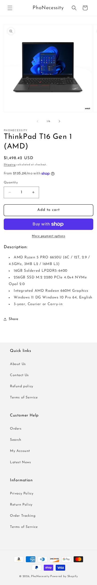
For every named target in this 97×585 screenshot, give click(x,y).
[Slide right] (59, 121)
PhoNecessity (40, 576)
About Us (18, 364)
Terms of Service (24, 397)
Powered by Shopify (64, 576)
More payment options (48, 236)
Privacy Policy (21, 493)
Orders (16, 429)
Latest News (20, 462)
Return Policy (21, 505)
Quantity (11, 182)
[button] (9, 7)
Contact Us (19, 375)
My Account (20, 451)
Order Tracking (22, 516)
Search (15, 440)
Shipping (10, 164)
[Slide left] (37, 121)
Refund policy (21, 386)
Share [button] (13, 319)
